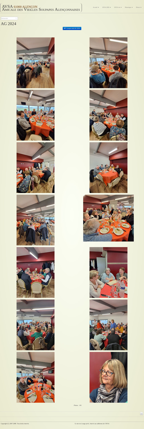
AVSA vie (118, 7)
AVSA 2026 (106, 7)
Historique (129, 7)
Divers (139, 7)
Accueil (96, 7)
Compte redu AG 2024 (73, 28)
